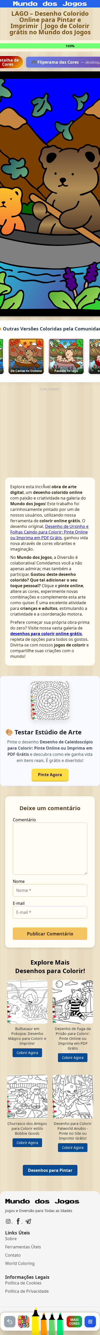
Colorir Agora (27, 1052)
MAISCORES (74, 1321)
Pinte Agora (50, 774)
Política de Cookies (23, 1283)
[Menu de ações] (90, 1321)
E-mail (19, 903)
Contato (13, 1255)
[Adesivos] (23, 1321)
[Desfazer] (9, 1321)
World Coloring (20, 1263)
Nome (19, 881)
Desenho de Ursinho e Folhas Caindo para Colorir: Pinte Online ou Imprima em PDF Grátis (49, 532)
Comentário (24, 820)
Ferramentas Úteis (23, 1247)
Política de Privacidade (27, 1291)
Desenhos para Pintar (50, 1170)
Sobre (11, 1238)
